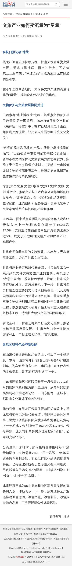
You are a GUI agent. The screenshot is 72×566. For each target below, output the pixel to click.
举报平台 (63, 538)
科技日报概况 (25, 529)
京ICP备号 (17, 557)
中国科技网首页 (24, 14)
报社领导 (38, 529)
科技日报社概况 (10, 529)
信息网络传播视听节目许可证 (44, 538)
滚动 (37, 14)
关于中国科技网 (51, 529)
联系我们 (64, 529)
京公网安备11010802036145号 (36, 562)
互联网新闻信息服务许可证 (16, 538)
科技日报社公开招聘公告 (45, 534)
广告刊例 (28, 534)
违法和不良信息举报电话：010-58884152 (45, 557)
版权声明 (36, 543)
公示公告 (18, 534)
